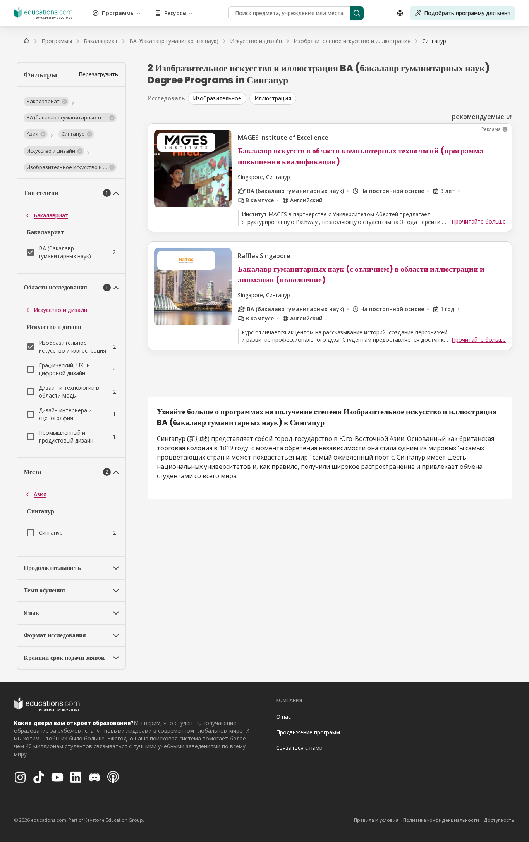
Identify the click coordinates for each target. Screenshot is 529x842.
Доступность (499, 820)
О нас (283, 716)
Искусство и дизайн (60, 309)
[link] (434, 41)
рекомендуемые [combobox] (478, 116)
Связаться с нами (299, 747)
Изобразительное (217, 98)
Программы (118, 13)
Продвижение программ (308, 732)
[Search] (357, 13)
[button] (46, 101)
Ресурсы (175, 13)
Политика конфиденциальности (441, 820)
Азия (40, 494)
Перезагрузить (98, 74)
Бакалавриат (51, 215)
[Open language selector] (400, 13)
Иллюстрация (272, 98)
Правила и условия (376, 820)
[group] (350, 98)
